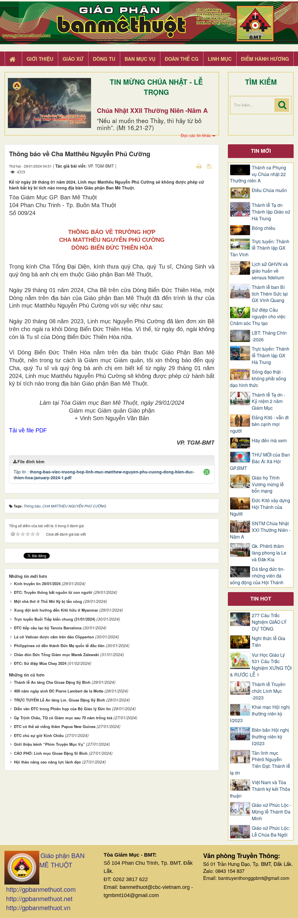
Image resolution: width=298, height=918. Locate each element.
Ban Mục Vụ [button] (140, 58)
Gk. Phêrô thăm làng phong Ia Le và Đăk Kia (269, 553)
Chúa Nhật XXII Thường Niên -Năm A (152, 110)
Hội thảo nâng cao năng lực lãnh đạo (47, 762)
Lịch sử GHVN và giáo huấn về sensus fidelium (270, 271)
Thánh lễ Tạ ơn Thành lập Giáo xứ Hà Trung (271, 212)
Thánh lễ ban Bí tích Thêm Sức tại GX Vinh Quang (270, 294)
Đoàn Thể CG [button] (181, 58)
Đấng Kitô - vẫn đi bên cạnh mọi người (259, 424)
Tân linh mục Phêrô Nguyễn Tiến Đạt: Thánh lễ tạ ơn (260, 763)
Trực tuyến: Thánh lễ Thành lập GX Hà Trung (270, 355)
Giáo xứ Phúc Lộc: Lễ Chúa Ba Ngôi (271, 831)
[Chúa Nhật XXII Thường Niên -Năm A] (49, 103)
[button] (206, 472)
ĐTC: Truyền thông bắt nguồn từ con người (53, 592)
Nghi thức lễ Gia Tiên (268, 641)
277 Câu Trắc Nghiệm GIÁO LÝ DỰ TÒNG (269, 622)
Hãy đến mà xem (269, 440)
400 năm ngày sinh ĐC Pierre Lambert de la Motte (58, 691)
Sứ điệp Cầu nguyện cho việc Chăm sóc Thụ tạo (257, 316)
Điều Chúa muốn (269, 190)
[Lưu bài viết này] (210, 166)
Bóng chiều (263, 228)
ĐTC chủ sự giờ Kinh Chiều (39, 735)
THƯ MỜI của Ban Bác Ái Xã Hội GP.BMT (260, 461)
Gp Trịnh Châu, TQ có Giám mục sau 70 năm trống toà (63, 717)
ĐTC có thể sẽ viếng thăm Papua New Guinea (54, 726)
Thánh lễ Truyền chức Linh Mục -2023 (268, 691)
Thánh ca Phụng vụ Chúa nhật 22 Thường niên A (258, 174)
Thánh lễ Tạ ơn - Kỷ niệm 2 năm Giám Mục (268, 401)
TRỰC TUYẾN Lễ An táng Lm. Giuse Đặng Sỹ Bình (59, 700)
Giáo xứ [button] (73, 58)
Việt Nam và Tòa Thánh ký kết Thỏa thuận (260, 789)
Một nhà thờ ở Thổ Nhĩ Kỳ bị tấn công (48, 601)
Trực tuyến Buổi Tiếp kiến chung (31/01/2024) (54, 619)
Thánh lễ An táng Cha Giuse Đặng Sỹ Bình (52, 682)
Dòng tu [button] (104, 58)
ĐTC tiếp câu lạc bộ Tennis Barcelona (47, 628)
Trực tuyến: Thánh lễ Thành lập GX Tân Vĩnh (259, 248)
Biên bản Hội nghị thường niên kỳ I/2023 (270, 737)
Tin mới (261, 151)
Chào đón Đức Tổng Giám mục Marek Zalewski (56, 654)
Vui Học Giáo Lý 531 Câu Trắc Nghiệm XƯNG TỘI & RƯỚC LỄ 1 (261, 665)
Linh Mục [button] (220, 58)
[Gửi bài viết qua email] (188, 166)
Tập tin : (104, 474)
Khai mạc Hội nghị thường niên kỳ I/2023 (260, 714)
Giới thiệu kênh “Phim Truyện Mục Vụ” (49, 744)
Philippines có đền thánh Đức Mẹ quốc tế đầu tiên (59, 645)
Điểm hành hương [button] (265, 58)
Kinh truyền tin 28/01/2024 (37, 583)
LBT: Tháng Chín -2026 (269, 336)
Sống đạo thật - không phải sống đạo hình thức (258, 378)
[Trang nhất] (13, 59)
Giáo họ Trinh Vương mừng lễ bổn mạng (268, 484)
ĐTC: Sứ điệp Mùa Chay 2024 (40, 663)
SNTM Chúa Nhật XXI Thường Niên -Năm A (260, 530)
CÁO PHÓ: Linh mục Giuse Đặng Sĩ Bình (51, 753)
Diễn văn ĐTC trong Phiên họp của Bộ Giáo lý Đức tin (62, 708)
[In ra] (199, 166)
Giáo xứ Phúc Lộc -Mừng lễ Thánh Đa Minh (271, 812)
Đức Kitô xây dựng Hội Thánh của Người (260, 507)
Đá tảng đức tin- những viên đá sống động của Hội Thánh (257, 576)
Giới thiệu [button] (39, 58)
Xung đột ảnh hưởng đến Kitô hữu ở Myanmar (56, 610)
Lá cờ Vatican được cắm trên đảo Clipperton (54, 637)
